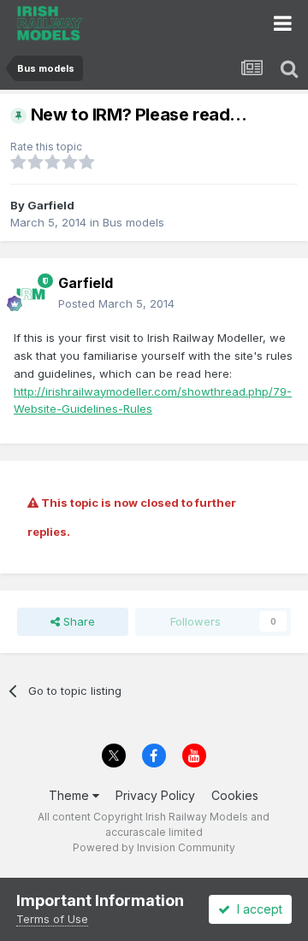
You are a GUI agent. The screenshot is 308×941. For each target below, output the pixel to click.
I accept (256, 909)
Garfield (50, 205)
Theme (70, 795)
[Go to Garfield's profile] (31, 294)
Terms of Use (52, 919)
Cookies (234, 795)
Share (77, 621)
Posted (116, 303)
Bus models (133, 222)
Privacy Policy (155, 795)
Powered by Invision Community (154, 847)
